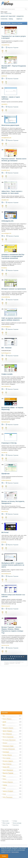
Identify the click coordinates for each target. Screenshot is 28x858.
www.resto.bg (5, 511)
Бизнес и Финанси (7, 718)
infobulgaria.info (7, 221)
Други (4, 724)
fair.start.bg (4, 267)
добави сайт (4, 16)
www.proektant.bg (6, 297)
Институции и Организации (9, 739)
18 (10, 656)
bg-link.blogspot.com (6, 353)
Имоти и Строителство (8, 736)
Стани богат (16, 825)
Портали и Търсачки (13, 47)
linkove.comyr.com (6, 606)
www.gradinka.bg (5, 44)
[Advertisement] (11, 688)
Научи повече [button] (15, 852)
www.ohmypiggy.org (6, 326)
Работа (4, 779)
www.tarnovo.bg (5, 645)
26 (4, 658)
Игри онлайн (5, 821)
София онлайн (7, 374)
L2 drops (15, 821)
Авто (4, 715)
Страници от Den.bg (9, 443)
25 (2, 658)
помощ (11, 19)
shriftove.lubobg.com (6, 480)
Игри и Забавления (7, 733)
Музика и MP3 (6, 767)
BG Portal (5, 532)
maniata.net (4, 75)
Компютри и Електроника (9, 749)
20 (14, 656)
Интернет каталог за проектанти (14, 289)
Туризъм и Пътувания (8, 791)
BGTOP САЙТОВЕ (6, 23)
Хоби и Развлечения (7, 797)
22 (19, 656)
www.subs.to (4, 104)
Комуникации (6, 752)
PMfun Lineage (6, 823)
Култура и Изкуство (7, 755)
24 (23, 656)
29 (11, 658)
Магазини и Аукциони (8, 761)
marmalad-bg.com (6, 421)
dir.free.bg (4, 542)
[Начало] (14, 4)
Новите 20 (19, 19)
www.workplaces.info (6, 573)
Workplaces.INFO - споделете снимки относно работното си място (13, 565)
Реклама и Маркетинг (8, 782)
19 (12, 656)
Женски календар (17, 823)
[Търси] (26, 9)
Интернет (5, 743)
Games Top (5, 825)
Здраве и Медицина (7, 731)
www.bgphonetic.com (6, 137)
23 (21, 656)
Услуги (4, 794)
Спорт (4, 788)
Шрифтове (6, 473)
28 (9, 658)
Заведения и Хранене (8, 728)
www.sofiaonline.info (6, 386)
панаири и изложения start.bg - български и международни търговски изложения (13, 256)
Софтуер (5, 785)
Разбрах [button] (4, 856)
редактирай (12, 16)
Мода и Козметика (7, 764)
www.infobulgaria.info (6, 233)
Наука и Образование (8, 770)
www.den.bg (4, 452)
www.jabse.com (5, 199)
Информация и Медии (8, 746)
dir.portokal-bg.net (6, 170)
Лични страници (6, 758)
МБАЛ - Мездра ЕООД (6, 13)
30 (13, 658)
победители (20, 16)
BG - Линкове (7, 348)
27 (6, 658)
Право (4, 776)
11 (4, 236)
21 (17, 656)
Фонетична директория (10, 125)
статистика (4, 19)
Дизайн (4, 721)
